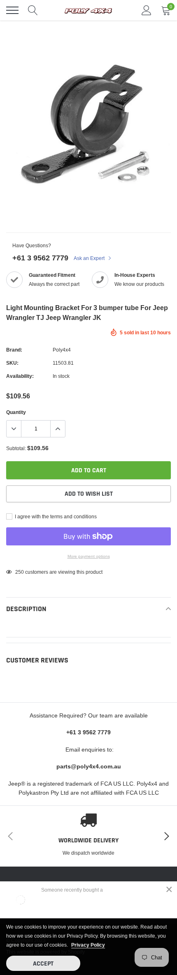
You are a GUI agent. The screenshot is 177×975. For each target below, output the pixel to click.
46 (18, 572)
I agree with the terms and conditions (55, 516)
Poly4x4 (62, 350)
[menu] (12, 10)
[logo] (88, 10)
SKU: (12, 363)
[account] (146, 10)
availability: (20, 376)
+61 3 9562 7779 (40, 257)
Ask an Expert (90, 258)
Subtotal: (16, 448)
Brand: (14, 350)
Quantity (16, 412)
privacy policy (88, 945)
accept (43, 963)
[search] (33, 10)
